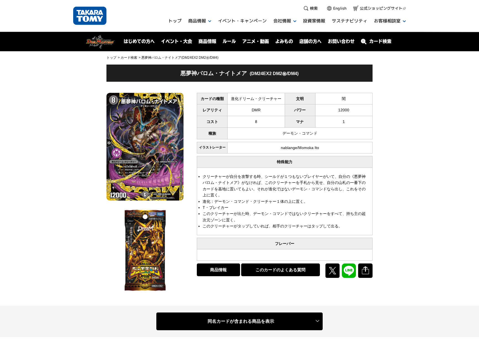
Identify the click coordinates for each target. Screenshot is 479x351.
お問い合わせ (341, 41)
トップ (111, 58)
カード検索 (129, 58)
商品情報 (218, 269)
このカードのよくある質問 (280, 269)
